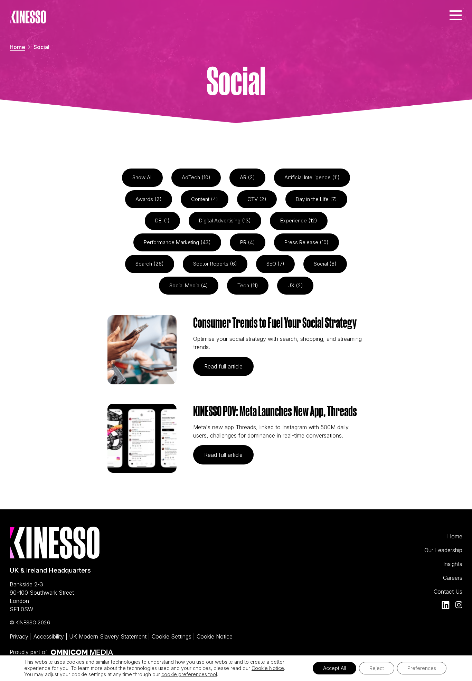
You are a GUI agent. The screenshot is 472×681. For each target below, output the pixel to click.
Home (17, 47)
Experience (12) (298, 220)
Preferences (421, 668)
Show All (142, 177)
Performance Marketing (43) (177, 242)
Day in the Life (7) (316, 199)
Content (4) (204, 199)
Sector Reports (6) (215, 263)
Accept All (334, 668)
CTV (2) (256, 199)
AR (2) (247, 177)
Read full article (229, 366)
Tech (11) (247, 285)
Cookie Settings (172, 636)
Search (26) (149, 263)
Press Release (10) (306, 242)
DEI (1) (162, 220)
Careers (452, 577)
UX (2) (295, 285)
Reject (376, 668)
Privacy (20, 636)
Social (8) (325, 263)
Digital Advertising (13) (225, 220)
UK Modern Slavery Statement (108, 636)
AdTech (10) (196, 177)
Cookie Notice (215, 636)
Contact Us (448, 591)
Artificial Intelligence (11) (312, 177)
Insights (452, 563)
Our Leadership (443, 550)
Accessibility (50, 636)
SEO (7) (275, 263)
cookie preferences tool (189, 674)
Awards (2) (148, 199)
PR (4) (247, 242)
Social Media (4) (188, 285)
